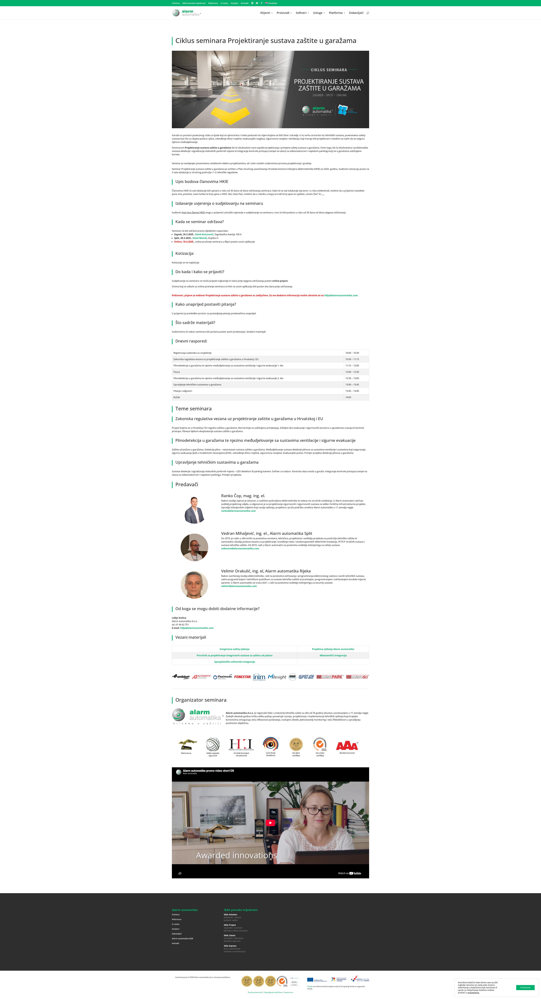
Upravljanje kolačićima (273, 992)
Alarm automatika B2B (182, 938)
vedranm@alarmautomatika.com (240, 548)
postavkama (473, 992)
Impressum (288, 992)
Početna (176, 3)
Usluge (317, 13)
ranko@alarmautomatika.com (238, 510)
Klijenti (265, 13)
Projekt (310, 986)
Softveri (301, 13)
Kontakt (245, 3)
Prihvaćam (525, 987)
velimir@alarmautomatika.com (239, 586)
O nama (224, 3)
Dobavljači (356, 13)
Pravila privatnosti (255, 992)
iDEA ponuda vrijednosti (194, 3)
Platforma (336, 13)
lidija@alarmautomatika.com (341, 295)
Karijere (234, 3)
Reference (213, 3)
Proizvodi (283, 13)
